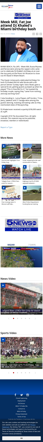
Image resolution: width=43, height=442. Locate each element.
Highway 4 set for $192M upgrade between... (31, 182)
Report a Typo (6, 127)
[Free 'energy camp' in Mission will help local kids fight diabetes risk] (11, 193)
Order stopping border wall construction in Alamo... (32, 161)
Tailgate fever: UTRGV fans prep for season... (10, 182)
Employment (21, 401)
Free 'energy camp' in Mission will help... (9, 203)
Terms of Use (21, 417)
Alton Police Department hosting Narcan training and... (31, 204)
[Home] (15, 6)
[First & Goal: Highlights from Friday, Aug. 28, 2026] (11, 151)
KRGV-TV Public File (21, 406)
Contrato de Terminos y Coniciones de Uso (21, 419)
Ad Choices (21, 403)
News (13, 34)
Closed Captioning (21, 398)
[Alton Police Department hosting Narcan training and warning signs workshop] (32, 193)
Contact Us (21, 409)
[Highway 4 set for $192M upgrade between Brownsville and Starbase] (32, 172)
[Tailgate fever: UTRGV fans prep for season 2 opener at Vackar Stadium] (11, 172)
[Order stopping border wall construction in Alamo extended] (32, 151)
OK (21, 438)
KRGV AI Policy (21, 411)
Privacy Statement (21, 414)
